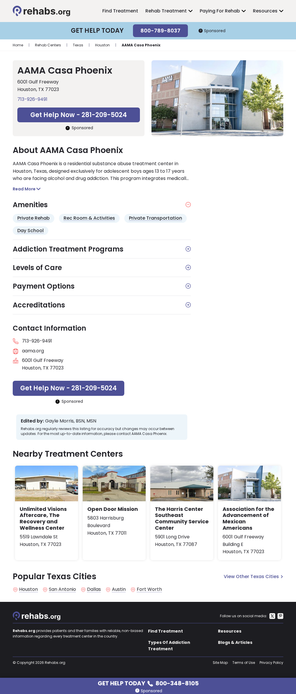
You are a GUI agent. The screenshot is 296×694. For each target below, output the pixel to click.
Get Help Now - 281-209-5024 (78, 114)
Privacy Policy (271, 662)
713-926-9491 (32, 99)
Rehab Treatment (166, 11)
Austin (119, 589)
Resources (265, 11)
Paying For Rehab (220, 11)
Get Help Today (148, 682)
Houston (102, 45)
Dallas (94, 589)
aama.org (33, 350)
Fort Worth (149, 589)
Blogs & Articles (235, 642)
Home (18, 45)
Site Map (220, 662)
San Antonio (62, 589)
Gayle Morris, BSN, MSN (70, 421)
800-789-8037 (160, 30)
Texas (78, 45)
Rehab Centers (48, 45)
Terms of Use (243, 662)
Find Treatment (120, 11)
